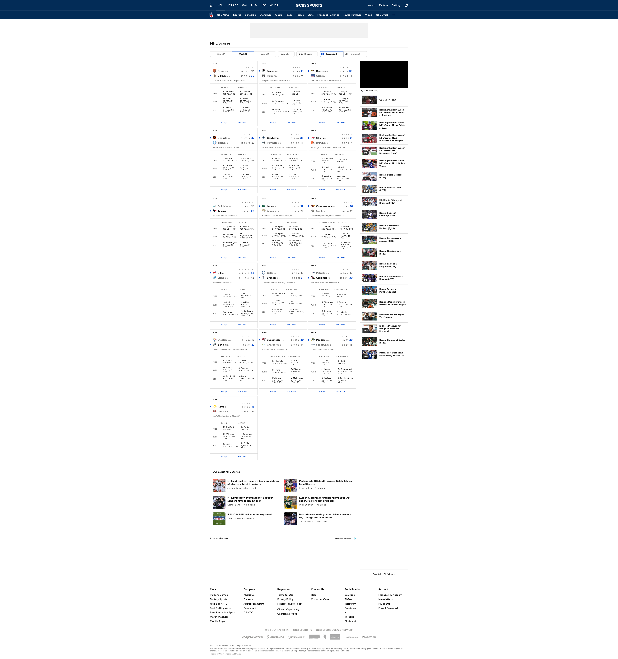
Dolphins (223, 206)
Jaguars (271, 211)
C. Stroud (244, 227)
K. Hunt (325, 167)
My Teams (384, 603)
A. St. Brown (247, 311)
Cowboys (272, 138)
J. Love (325, 360)
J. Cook (226, 302)
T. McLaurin (327, 243)
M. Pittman (277, 309)
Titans (221, 143)
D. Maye (325, 293)
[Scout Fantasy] (351, 636)
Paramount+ (250, 608)
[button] (212, 5)
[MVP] (335, 635)
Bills (220, 273)
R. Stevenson (328, 302)
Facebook (350, 608)
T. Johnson (228, 312)
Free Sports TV (218, 603)
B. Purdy (245, 427)
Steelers (222, 340)
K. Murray (341, 294)
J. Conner (341, 302)
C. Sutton (293, 309)
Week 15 (243, 54)
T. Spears (244, 174)
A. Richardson (278, 293)
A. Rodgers (277, 227)
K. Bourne (326, 311)
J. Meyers (296, 109)
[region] (384, 74)
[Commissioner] (317, 635)
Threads (349, 616)
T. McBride (342, 312)
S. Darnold (245, 92)
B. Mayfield (277, 361)
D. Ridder (296, 92)
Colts (270, 273)
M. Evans (276, 378)
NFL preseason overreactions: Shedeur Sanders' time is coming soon (250, 499)
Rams (221, 406)
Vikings (222, 76)
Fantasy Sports (218, 599)
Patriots (320, 273)
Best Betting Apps (220, 608)
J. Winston (342, 159)
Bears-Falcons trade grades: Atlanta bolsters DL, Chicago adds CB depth (325, 516)
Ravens (320, 71)
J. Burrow (227, 158)
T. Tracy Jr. (344, 99)
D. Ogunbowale (246, 235)
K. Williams (228, 434)
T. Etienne (294, 234)
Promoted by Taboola (343, 539)
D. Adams (276, 241)
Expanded (331, 54)
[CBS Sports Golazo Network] (334, 629)
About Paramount (253, 603)
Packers (320, 340)
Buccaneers (273, 340)
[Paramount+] (296, 636)
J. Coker (293, 174)
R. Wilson (227, 360)
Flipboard (350, 621)
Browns (320, 143)
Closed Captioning (288, 609)
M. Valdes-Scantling (346, 243)
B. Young (293, 158)
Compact (355, 54)
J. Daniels (326, 227)
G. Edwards (296, 369)
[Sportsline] (275, 636)
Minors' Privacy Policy (289, 603)
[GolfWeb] (369, 637)
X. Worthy (326, 176)
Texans (222, 211)
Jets (269, 206)
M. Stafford (228, 427)
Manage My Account (390, 595)
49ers (221, 411)
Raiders (271, 76)
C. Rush (276, 158)
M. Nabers (344, 108)
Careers (248, 599)
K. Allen (227, 108)
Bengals (222, 138)
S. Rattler (345, 227)
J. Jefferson (245, 108)
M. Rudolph (245, 158)
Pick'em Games (219, 595)
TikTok (348, 599)
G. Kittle (245, 443)
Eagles (222, 344)
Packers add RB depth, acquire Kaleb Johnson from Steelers (326, 482)
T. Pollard (244, 166)
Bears (221, 71)
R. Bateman (327, 108)
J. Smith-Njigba (345, 378)
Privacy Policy (285, 599)
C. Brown (227, 166)
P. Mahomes (327, 158)
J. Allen (226, 294)
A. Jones (244, 99)
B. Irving (276, 370)
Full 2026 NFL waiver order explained (249, 514)
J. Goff (244, 293)
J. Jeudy (341, 176)
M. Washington (230, 243)
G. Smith (342, 361)
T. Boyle (343, 92)
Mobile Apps (217, 621)
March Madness (219, 616)
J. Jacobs (326, 369)
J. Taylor (276, 301)
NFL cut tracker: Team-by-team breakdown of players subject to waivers (253, 482)
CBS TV (248, 612)
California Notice (287, 613)
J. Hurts (242, 360)
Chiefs (320, 138)
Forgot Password (388, 608)
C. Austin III (229, 376)
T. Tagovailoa (229, 227)
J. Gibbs (245, 302)
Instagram (350, 603)
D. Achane (228, 235)
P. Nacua (227, 444)
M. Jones (293, 227)
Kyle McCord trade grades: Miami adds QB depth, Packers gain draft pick (324, 499)
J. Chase (227, 174)
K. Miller (344, 234)
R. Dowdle (277, 166)
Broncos (271, 278)
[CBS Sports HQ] (302, 629)
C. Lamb (276, 174)
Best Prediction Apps (222, 612)
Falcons (271, 71)
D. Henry (326, 100)
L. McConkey (297, 378)
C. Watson (326, 378)
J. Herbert (295, 360)
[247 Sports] (252, 636)
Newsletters (385, 599)
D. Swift (227, 99)
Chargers (272, 344)
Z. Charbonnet (345, 369)
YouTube (350, 595)
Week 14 (221, 54)
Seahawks (322, 344)
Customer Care (320, 599)
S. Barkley (243, 368)
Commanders (324, 206)
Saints (319, 211)
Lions (221, 278)
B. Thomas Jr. (295, 241)
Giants (320, 76)
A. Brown (243, 376)
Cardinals (321, 278)
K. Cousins (277, 92)
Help (314, 595)
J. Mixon (244, 243)
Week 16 (265, 54)
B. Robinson (278, 101)
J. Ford (340, 167)
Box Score (242, 123)
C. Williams (228, 92)
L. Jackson (326, 92)
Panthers (272, 143)
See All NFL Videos (384, 574)
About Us (248, 595)
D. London (277, 109)
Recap (224, 123)
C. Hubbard (294, 166)
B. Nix (292, 293)
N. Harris (227, 367)
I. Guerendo (246, 434)
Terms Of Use (285, 595)
